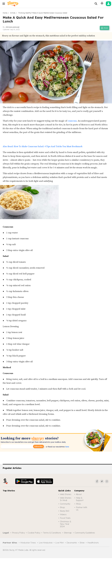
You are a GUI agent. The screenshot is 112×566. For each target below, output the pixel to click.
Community (65, 504)
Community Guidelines (85, 532)
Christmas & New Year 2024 (65, 524)
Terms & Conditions (52, 532)
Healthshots (93, 542)
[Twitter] (102, 481)
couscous (72, 120)
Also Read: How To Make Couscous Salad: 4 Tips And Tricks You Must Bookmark (42, 146)
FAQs (78, 504)
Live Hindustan (46, 542)
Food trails (65, 518)
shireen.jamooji (12, 27)
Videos (63, 514)
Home (5, 13)
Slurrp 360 (64, 511)
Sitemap (68, 532)
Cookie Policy (34, 532)
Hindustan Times (28, 542)
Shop (62, 507)
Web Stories (65, 494)
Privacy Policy (18, 532)
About (79, 494)
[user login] (108, 3)
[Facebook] (97, 481)
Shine (82, 542)
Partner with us (81, 508)
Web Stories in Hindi (65, 499)
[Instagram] (107, 481)
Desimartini (72, 542)
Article (12, 13)
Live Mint (59, 542)
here (67, 447)
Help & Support (79, 499)
